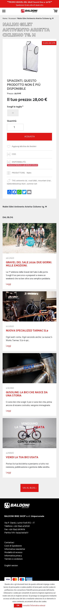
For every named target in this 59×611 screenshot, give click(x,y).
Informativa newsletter (14, 549)
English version (11, 565)
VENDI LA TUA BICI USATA (22, 457)
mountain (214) (44, 180)
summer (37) (32, 183)
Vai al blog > (29, 488)
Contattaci (9, 542)
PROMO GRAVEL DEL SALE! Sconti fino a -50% (29, 2)
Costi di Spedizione (13, 546)
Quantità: (12, 121)
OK (18, 605)
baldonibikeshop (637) (16, 183)
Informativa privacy (13, 556)
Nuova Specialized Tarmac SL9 (27, 331)
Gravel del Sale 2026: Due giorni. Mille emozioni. (29, 264)
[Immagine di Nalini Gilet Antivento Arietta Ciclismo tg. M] (29, 57)
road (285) (32, 180)
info (41, 5)
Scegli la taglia (14, 106)
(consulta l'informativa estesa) (34, 605)
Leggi (8, 284)
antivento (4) (21, 180)
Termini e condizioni (13, 559)
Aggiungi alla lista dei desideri (24, 146)
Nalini (29, 172)
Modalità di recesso (13, 552)
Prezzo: (10, 93)
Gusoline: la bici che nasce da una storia (27, 394)
